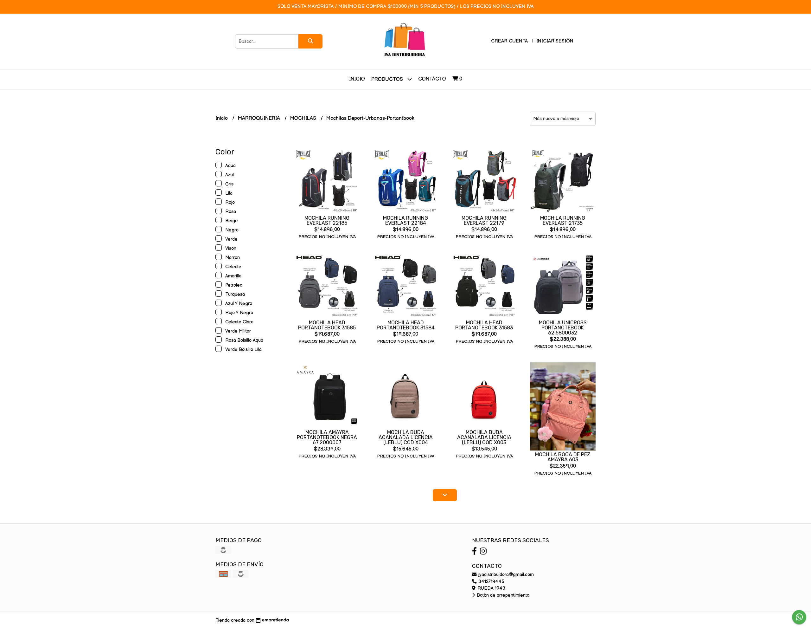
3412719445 (490, 581)
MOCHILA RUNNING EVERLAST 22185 (326, 220)
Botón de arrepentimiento (502, 595)
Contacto (432, 79)
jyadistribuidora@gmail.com (505, 574)
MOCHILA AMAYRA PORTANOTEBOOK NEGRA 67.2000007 (327, 437)
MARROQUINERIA (259, 118)
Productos (387, 79)
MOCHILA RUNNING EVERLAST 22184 (405, 220)
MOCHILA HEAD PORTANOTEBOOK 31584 (406, 325)
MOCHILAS (303, 118)
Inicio (357, 79)
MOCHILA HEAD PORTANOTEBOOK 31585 (327, 325)
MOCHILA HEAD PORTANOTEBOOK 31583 (484, 325)
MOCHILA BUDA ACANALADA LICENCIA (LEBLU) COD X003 (484, 437)
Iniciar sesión (554, 41)
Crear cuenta (509, 41)
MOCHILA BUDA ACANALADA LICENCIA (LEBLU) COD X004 (406, 437)
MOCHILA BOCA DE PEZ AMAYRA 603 (562, 457)
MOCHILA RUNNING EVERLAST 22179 (484, 220)
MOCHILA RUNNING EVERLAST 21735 (562, 220)
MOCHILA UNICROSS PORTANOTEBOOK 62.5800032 (563, 328)
